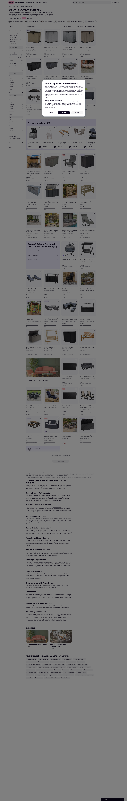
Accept (64, 112)
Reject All (77, 112)
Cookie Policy (47, 97)
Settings (51, 112)
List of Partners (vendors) (50, 107)
